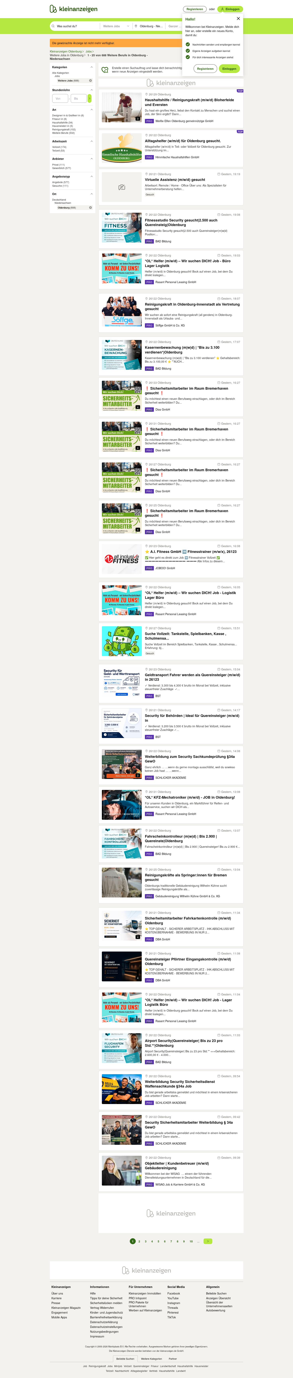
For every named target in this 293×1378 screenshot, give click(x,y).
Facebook (173, 1293)
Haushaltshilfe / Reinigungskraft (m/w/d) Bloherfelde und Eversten (189, 102)
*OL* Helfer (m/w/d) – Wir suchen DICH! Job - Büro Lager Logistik (188, 263)
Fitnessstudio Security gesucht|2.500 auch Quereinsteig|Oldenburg (181, 222)
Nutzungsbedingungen (104, 1331)
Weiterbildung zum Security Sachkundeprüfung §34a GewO (190, 759)
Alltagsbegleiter (139, 1370)
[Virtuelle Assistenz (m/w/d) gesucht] (122, 187)
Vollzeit (56, 147)
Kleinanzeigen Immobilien (145, 1293)
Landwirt (181, 1370)
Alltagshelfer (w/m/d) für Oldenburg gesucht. (183, 141)
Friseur (154, 1366)
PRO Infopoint (137, 1298)
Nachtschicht (122, 1370)
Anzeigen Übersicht (218, 1298)
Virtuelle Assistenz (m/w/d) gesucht (175, 179)
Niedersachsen (63, 202)
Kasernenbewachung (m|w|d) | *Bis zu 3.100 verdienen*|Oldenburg (182, 349)
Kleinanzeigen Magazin (66, 1308)
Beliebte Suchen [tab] (125, 1358)
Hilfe (93, 1293)
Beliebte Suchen (216, 1293)
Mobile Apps (59, 1317)
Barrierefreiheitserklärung (106, 1317)
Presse (55, 1303)
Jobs (57, 76)
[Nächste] (208, 1241)
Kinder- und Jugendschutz (106, 1312)
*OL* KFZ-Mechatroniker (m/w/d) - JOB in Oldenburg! (190, 797)
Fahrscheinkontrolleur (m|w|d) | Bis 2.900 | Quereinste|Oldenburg (181, 838)
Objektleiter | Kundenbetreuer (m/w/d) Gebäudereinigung (177, 1165)
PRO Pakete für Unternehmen (138, 1304)
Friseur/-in (57, 118)
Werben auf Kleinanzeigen (145, 1310)
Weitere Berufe (60, 132)
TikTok (171, 1317)
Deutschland (59, 199)
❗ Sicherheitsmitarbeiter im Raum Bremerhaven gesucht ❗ (186, 390)
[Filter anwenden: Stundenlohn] (89, 98)
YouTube (173, 1298)
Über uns (57, 1293)
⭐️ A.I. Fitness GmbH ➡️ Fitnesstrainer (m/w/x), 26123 (191, 551)
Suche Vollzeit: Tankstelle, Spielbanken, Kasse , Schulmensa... (185, 636)
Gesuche (57, 185)
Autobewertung (215, 1310)
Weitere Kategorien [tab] (151, 1358)
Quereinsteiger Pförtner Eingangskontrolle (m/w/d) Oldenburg (188, 961)
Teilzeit (56, 150)
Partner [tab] (173, 1358)
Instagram (173, 1303)
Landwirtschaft (168, 1366)
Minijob (118, 1366)
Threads (172, 1308)
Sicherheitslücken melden (106, 1303)
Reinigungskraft (60, 129)
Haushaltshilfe (60, 122)
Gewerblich (58, 168)
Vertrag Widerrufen (102, 1308)
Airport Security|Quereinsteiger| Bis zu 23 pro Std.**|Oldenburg (184, 1043)
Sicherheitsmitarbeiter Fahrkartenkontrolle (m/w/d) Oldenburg (188, 920)
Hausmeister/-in (60, 125)
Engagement (59, 1312)
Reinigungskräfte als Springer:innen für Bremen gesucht (186, 877)
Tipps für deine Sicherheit (106, 1298)
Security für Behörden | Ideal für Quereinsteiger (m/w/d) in (192, 718)
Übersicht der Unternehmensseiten (219, 1304)
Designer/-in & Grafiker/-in (66, 115)
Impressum (97, 1336)
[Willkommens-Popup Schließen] (238, 18)
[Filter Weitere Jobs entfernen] (90, 80)
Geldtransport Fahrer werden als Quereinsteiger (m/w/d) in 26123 (192, 677)
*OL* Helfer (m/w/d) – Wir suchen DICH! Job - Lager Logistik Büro (188, 1002)
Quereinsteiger (141, 1366)
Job (85, 1366)
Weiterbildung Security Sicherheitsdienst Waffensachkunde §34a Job (180, 1084)
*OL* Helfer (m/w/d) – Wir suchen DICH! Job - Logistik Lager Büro (190, 595)
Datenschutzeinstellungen (106, 1327)
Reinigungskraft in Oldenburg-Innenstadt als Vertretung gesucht (192, 306)
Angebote (57, 182)
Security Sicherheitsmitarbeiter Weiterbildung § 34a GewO (189, 1124)
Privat (55, 164)
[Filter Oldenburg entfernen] (90, 207)
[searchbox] (78, 26)
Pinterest (173, 1312)
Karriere (56, 1298)
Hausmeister (201, 1366)
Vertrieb (153, 1370)
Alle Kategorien (60, 72)
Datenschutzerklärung (104, 1322)
